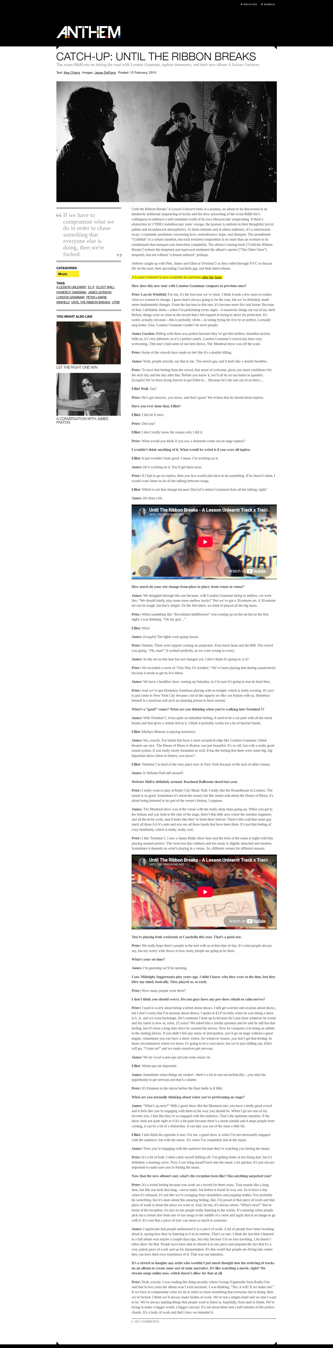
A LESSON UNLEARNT (71, 287)
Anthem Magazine (88, 32)
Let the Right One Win (76, 367)
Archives (250, 4)
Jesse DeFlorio (105, 72)
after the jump (212, 277)
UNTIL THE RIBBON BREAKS (90, 302)
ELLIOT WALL (105, 287)
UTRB (116, 302)
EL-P (91, 287)
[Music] (67, 274)
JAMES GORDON (99, 292)
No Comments (147, 1321)
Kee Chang (72, 72)
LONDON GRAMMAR (70, 297)
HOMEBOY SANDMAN (71, 292)
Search (269, 4)
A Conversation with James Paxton (82, 420)
